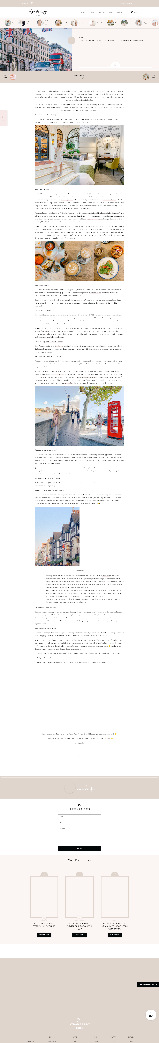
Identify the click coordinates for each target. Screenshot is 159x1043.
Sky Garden (59, 346)
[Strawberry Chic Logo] (38, 12)
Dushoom (49, 310)
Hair (113, 1041)
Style (83, 12)
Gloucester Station (109, 200)
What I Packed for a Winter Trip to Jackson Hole (79, 926)
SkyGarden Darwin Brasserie (53, 341)
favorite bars (68, 383)
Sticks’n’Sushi (59, 374)
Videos (129, 3)
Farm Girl (54, 371)
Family (96, 1041)
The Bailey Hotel (67, 200)
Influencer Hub (52, 1041)
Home (92, 12)
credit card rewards (94, 219)
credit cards (106, 576)
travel (119, 12)
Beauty (101, 12)
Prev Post (5, 76)
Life (110, 12)
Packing (44, 921)
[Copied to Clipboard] (85, 78)
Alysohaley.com (95, 293)
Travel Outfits (80, 921)
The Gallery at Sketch (89, 377)
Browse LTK (30, 1041)
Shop (135, 12)
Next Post (153, 76)
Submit (79, 848)
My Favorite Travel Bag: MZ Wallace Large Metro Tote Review (115, 926)
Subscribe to (26, 3)
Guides (131, 1041)
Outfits (123, 3)
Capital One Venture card (58, 587)
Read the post (44, 934)
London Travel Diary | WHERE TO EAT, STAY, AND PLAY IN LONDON (111, 41)
